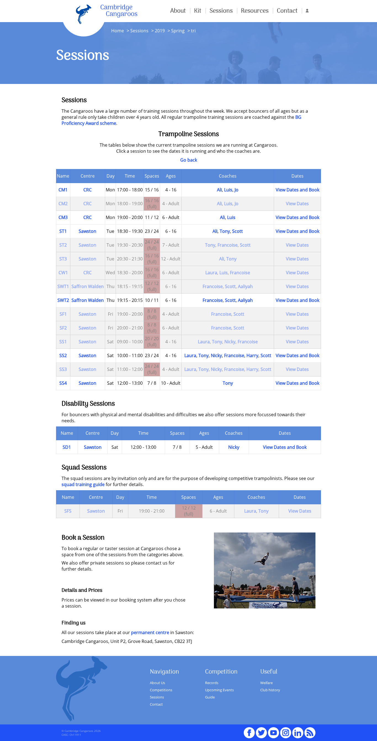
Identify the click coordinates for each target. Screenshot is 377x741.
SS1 (63, 342)
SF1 (63, 314)
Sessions (221, 11)
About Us (157, 682)
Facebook (249, 730)
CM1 (63, 190)
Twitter (261, 730)
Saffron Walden (87, 286)
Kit (197, 11)
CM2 (63, 204)
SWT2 (63, 300)
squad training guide (83, 484)
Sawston (87, 231)
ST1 (63, 231)
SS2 (63, 355)
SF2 (63, 328)
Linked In (297, 732)
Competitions (161, 689)
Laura (211, 273)
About (178, 11)
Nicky (229, 342)
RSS (310, 730)
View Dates (297, 204)
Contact (287, 11)
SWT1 (63, 286)
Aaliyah (245, 286)
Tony (225, 231)
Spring (177, 31)
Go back (188, 160)
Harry (252, 355)
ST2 (63, 245)
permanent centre (150, 632)
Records (211, 682)
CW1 (63, 273)
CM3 (63, 217)
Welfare (266, 682)
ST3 (63, 259)
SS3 (63, 369)
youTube (273, 730)
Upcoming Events (219, 689)
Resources (255, 11)
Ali (219, 190)
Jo (236, 190)
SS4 (63, 383)
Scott (237, 231)
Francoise (227, 245)
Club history (270, 689)
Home (117, 31)
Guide (210, 697)
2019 (160, 31)
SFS (67, 511)
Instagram (285, 730)
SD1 (67, 447)
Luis (228, 190)
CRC (87, 190)
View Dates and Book (297, 190)
